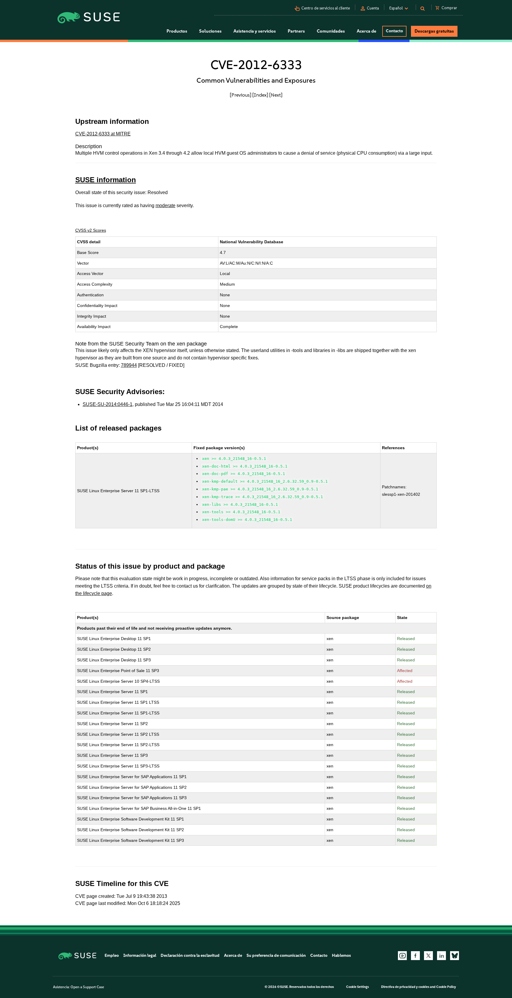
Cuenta (373, 8)
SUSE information (105, 180)
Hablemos (341, 955)
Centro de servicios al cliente (325, 8)
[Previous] (240, 95)
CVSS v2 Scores (90, 230)
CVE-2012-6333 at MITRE (103, 133)
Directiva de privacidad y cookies (405, 987)
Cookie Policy (446, 987)
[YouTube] (402, 955)
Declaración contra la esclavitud (190, 955)
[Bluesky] (454, 955)
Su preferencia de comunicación (276, 955)
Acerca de (233, 955)
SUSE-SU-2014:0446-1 (107, 404)
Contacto (394, 30)
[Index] (260, 95)
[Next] (275, 95)
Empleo (112, 955)
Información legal (139, 955)
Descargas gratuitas (434, 31)
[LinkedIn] (441, 955)
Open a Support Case (87, 987)
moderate (165, 205)
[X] (428, 955)
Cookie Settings (357, 987)
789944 (129, 365)
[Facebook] (415, 955)
